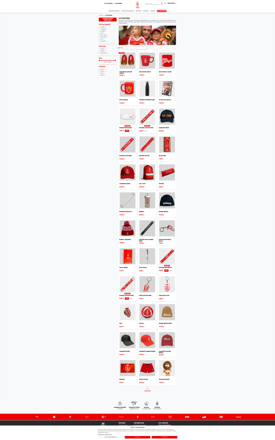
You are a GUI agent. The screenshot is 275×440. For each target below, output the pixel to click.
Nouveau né (104, 53)
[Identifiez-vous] (165, 3)
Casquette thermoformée (147, 351)
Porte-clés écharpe (145, 295)
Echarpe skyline (144, 155)
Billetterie (119, 3)
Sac (102, 39)
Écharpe (103, 31)
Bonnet (103, 27)
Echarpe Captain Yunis (146, 127)
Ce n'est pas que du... (165, 99)
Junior (103, 51)
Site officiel (109, 3)
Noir (102, 73)
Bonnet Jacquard (125, 239)
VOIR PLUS (147, 389)
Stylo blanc (143, 267)
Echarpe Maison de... (126, 211)
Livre (103, 33)
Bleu (102, 69)
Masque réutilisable (125, 127)
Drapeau (122, 379)
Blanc (103, 75)
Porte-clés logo (164, 295)
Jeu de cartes (123, 267)
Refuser (137, 437)
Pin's (120, 323)
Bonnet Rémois (163, 211)
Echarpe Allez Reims (125, 155)
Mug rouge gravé (145, 72)
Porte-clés (104, 37)
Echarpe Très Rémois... (166, 267)
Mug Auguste (123, 99)
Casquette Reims (164, 127)
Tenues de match (123, 425)
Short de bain (143, 379)
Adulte (103, 49)
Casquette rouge (124, 183)
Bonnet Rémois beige (165, 323)
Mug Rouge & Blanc (165, 72)
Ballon (141, 323)
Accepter (164, 437)
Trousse (161, 183)
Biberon (141, 211)
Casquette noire (124, 351)
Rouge (103, 71)
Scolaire (103, 41)
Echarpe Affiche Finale (126, 295)
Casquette (104, 29)
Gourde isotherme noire (147, 99)
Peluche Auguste (164, 379)
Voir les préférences (110, 437)
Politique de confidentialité (105, 434)
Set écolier (162, 155)
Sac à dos (142, 183)
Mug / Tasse (104, 35)
